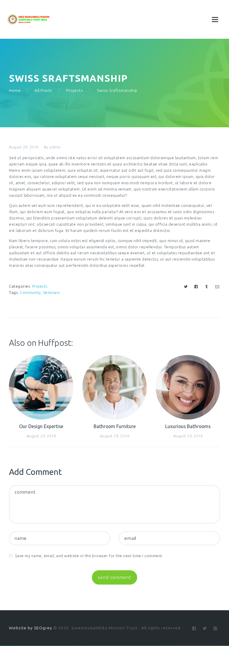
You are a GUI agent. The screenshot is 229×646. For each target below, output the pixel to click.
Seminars (51, 292)
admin (55, 147)
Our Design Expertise (41, 426)
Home (15, 90)
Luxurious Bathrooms (188, 426)
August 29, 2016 (23, 147)
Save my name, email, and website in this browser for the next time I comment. (89, 556)
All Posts (43, 90)
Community (30, 292)
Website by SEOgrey (30, 627)
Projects (74, 90)
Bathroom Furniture (115, 426)
